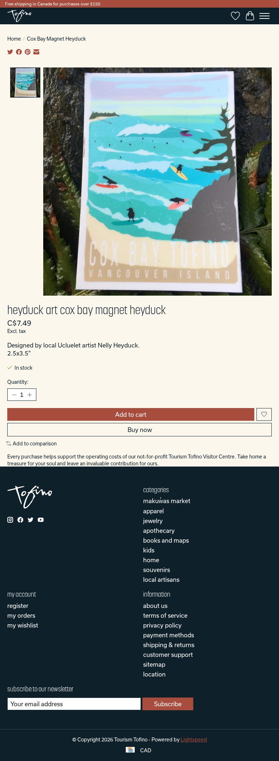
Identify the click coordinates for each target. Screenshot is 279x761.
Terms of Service (165, 615)
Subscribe (168, 703)
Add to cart (130, 414)
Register (17, 605)
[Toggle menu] (264, 16)
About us (155, 605)
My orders (21, 615)
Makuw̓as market (166, 500)
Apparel (153, 510)
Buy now (140, 429)
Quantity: (17, 382)
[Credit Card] (130, 750)
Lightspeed (194, 740)
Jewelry (153, 520)
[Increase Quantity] (29, 394)
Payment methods (168, 635)
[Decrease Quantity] (14, 394)
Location (154, 674)
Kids (148, 550)
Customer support (168, 654)
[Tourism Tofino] (19, 16)
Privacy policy (162, 625)
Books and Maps (166, 540)
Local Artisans (161, 579)
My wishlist (22, 625)
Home (14, 39)
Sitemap (154, 664)
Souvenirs (156, 569)
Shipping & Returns (168, 644)
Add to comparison (35, 444)
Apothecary (159, 530)
